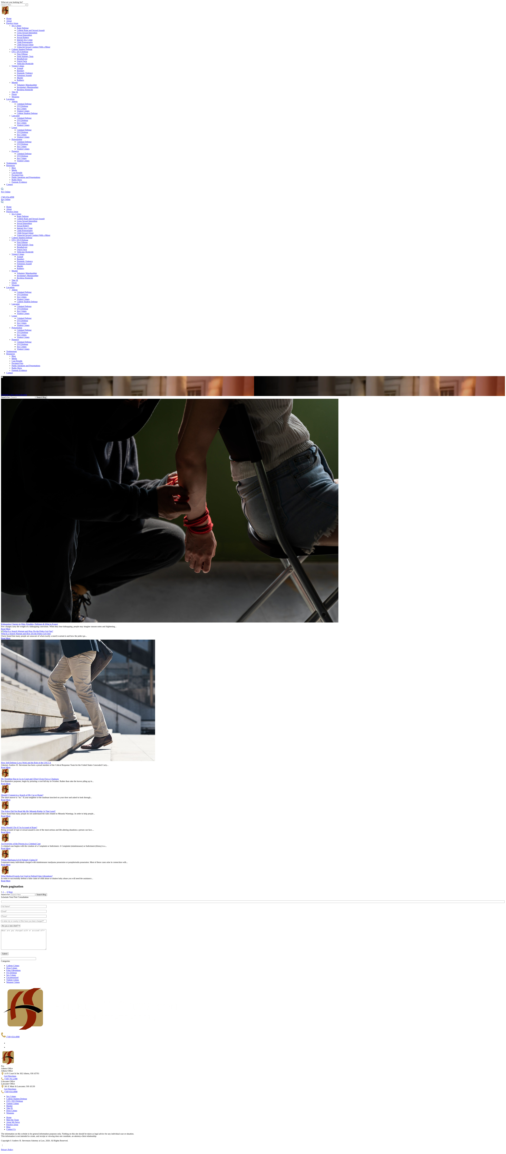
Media (14, 170)
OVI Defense (22, 106)
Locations (10, 99)
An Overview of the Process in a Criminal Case (21, 844)
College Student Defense (22, 49)
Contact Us (11, 1129)
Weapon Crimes (13, 982)
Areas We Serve (13, 1122)
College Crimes (12, 965)
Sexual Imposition (24, 35)
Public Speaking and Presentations (26, 177)
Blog (14, 168)
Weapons (15, 97)
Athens (15, 101)
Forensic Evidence (19, 182)
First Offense (22, 54)
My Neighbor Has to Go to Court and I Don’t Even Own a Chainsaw (30, 779)
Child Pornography (25, 42)
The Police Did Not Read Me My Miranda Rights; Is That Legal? (28, 811)
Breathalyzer (22, 59)
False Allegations (13, 970)
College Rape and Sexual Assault (31, 30)
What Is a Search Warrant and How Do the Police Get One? (26, 634)
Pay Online (5, 192)
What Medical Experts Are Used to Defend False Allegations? (27, 876)
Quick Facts (22, 61)
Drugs (14, 94)
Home (8, 18)
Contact (9, 184)
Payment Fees (17, 175)
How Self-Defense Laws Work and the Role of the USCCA (26, 763)
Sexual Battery (23, 37)
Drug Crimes (11, 968)
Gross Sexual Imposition (27, 33)
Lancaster (16, 116)
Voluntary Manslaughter (27, 85)
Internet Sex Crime (25, 40)
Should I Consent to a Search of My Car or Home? (22, 795)
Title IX (15, 92)
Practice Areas (12, 23)
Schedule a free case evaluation (14, 395)
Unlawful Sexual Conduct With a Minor (33, 47)
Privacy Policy (7, 1149)
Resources (10, 165)
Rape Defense (23, 28)
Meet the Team (12, 1120)
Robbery (20, 80)
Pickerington (17, 139)
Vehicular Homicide (25, 63)
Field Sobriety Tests (25, 56)
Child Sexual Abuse (25, 44)
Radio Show (17, 180)
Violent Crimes (18, 66)
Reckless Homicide (25, 89)
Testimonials (11, 163)
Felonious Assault (24, 75)
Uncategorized (12, 977)
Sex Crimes (16, 25)
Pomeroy (15, 151)
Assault (20, 68)
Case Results (17, 172)
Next (10, 892)
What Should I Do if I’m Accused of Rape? (19, 827)
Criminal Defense (24, 104)
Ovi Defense (11, 973)
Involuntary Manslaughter (27, 87)
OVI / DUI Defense (20, 52)
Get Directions (10, 1076)
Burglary (20, 71)
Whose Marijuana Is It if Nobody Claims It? (19, 860)
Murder (20, 78)
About (9, 21)
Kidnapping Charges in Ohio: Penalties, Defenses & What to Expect (29, 624)
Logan (14, 127)
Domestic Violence (25, 73)
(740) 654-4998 (13, 1037)
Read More (5, 629)
